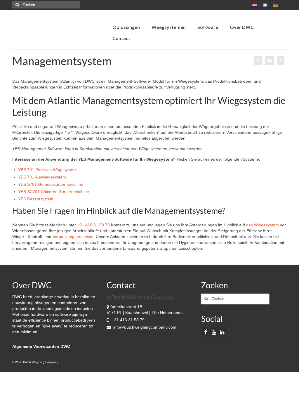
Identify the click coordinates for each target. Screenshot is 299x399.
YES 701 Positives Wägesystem (47, 169)
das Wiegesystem (262, 225)
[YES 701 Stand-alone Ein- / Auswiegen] (280, 60)
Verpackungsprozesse (73, 236)
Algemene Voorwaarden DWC (41, 346)
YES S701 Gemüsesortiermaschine (50, 184)
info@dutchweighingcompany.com (144, 327)
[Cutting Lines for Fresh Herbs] (258, 60)
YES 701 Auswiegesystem (42, 177)
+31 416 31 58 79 (93, 225)
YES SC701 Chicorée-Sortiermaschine (53, 191)
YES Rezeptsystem (35, 199)
